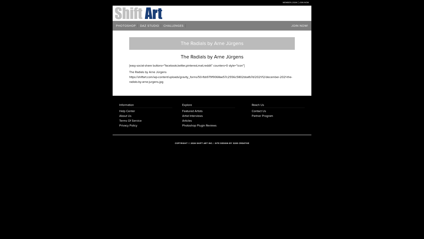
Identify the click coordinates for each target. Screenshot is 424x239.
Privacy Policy (128, 125)
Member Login (290, 2)
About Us (125, 116)
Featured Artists (192, 111)
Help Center (127, 111)
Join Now (304, 2)
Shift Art (139, 10)
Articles (187, 120)
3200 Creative (241, 143)
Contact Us (259, 111)
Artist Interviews (192, 116)
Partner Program (262, 116)
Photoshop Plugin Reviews (199, 125)
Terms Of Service (130, 120)
